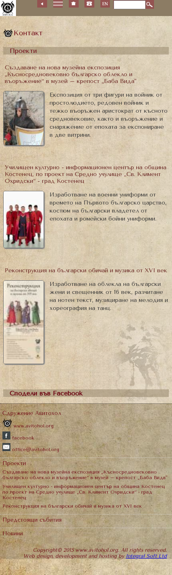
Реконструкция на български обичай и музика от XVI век (86, 270)
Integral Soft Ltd (146, 556)
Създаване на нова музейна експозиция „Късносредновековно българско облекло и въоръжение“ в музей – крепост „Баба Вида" (70, 74)
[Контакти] (89, 4)
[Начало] (74, 4)
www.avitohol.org (33, 426)
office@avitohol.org (34, 449)
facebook (22, 438)
